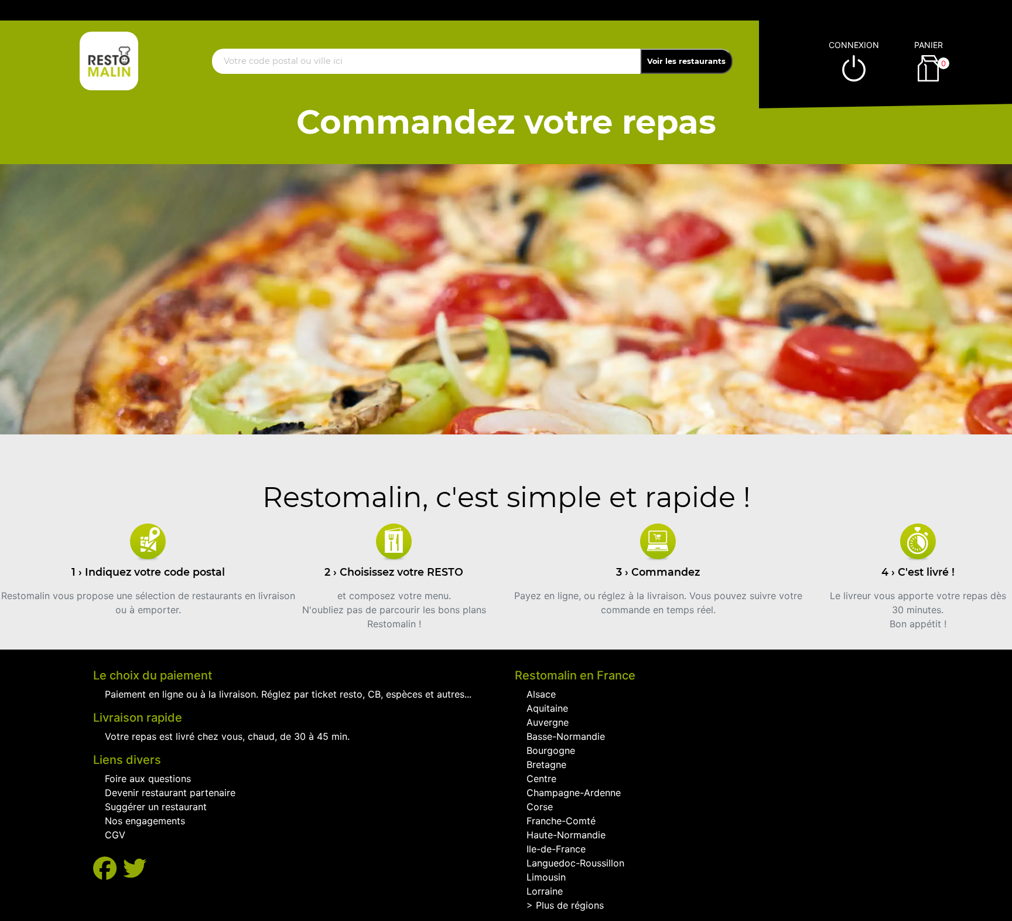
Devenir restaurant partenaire (170, 792)
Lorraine (544, 891)
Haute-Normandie (566, 835)
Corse (539, 807)
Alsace (541, 694)
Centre (541, 778)
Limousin (546, 877)
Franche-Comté (561, 821)
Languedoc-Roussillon (575, 863)
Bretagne (546, 764)
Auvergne (547, 722)
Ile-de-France (556, 849)
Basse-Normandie (565, 736)
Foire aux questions (148, 778)
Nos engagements (145, 821)
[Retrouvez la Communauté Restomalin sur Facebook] (108, 868)
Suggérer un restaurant (156, 807)
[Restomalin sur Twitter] (134, 868)
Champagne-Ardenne (573, 792)
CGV (115, 835)
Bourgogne (550, 750)
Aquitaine (547, 708)
